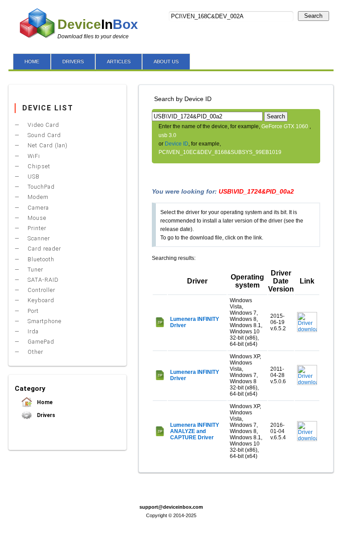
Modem (37, 197)
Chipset (38, 166)
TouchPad (40, 186)
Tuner (34, 269)
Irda (32, 331)
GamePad (40, 341)
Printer (36, 228)
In (97, 24)
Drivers (45, 415)
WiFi (33, 156)
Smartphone (43, 321)
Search (313, 15)
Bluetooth (40, 259)
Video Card (42, 125)
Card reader (43, 248)
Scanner (38, 238)
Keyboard (40, 300)
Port (32, 311)
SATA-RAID (42, 279)
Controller (40, 290)
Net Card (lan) (47, 145)
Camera (37, 207)
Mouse (36, 218)
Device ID (176, 144)
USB (33, 176)
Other (34, 351)
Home (44, 402)
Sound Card (43, 135)
